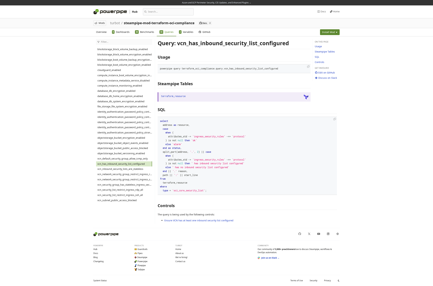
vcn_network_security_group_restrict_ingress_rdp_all (124, 174)
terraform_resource (173, 96)
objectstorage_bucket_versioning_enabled (121, 153)
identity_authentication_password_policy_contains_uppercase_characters (124, 127)
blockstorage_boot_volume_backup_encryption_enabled (124, 59)
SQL (317, 56)
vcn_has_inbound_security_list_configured (121, 163)
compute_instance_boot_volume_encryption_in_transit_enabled (124, 75)
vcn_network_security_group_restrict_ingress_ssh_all (124, 179)
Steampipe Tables (325, 51)
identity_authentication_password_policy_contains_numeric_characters (124, 117)
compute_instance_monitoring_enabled (119, 85)
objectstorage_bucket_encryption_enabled (121, 137)
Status (100, 280)
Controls (319, 62)
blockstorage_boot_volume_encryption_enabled (124, 64)
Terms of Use (296, 280)
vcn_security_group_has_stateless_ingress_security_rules (124, 184)
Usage (318, 46)
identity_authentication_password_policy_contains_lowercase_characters (124, 111)
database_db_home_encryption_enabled (120, 96)
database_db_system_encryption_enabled (120, 101)
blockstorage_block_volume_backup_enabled (122, 49)
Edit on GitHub (326, 72)
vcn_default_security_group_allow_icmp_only (122, 158)
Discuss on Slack (327, 77)
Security (313, 280)
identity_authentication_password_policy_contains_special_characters (124, 122)
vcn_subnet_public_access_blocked (117, 200)
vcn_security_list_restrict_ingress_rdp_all (120, 189)
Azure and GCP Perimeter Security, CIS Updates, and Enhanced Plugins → (216, 2)
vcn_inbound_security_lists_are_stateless (120, 169)
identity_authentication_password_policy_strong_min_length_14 (124, 132)
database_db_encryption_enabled (116, 90)
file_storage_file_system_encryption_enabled (122, 106)
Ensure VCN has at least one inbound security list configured (198, 220)
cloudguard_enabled (109, 70)
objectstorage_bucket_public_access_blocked (122, 148)
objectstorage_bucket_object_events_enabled (122, 143)
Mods (102, 23)
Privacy (327, 280)
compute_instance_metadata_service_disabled (123, 80)
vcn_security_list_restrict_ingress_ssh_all (120, 195)
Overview (101, 32)
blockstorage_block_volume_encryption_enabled (124, 54)
